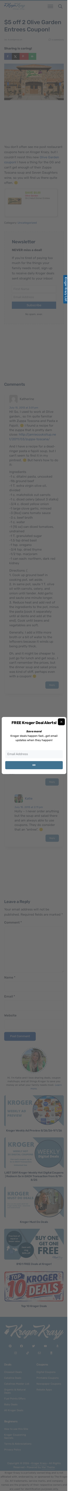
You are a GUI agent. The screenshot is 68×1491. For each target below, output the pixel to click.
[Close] (61, 721)
